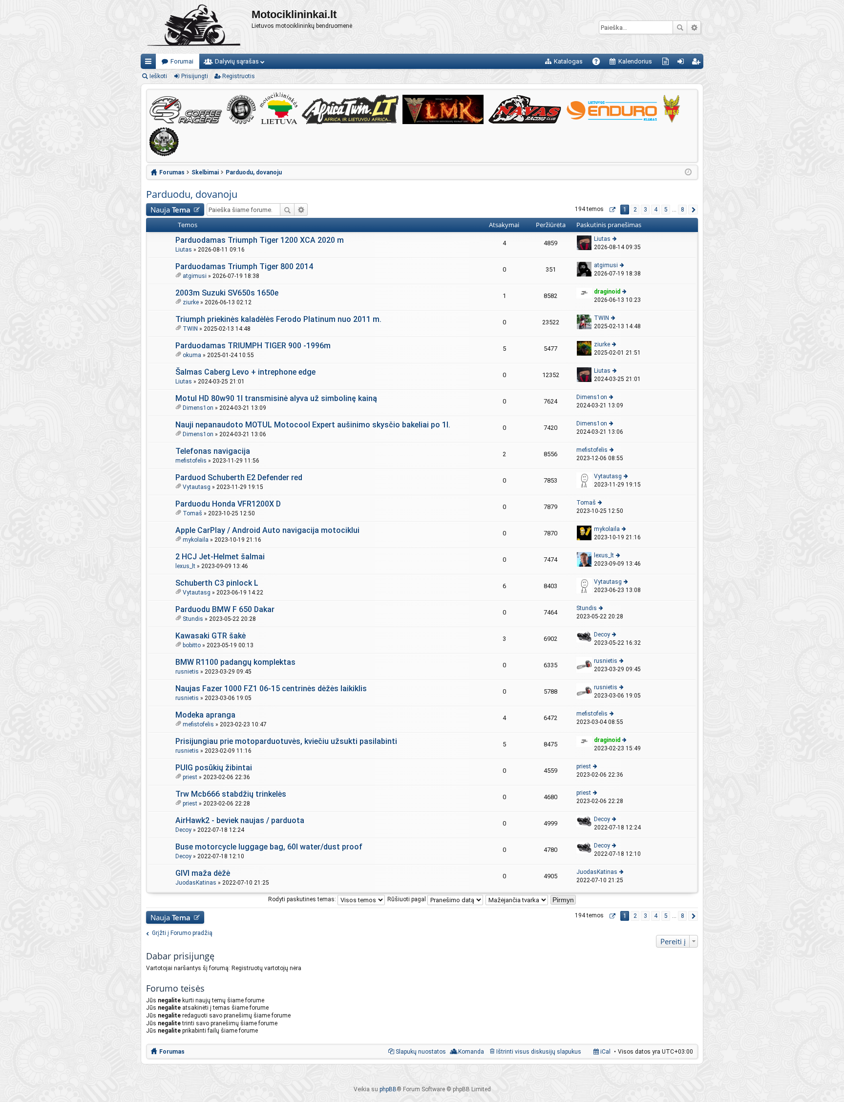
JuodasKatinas (195, 882)
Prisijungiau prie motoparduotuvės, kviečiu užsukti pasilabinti (286, 741)
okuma (192, 355)
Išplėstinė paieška (693, 27)
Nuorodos (150, 63)
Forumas (172, 1051)
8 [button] (682, 209)
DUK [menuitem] (599, 63)
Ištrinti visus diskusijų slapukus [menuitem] (538, 1051)
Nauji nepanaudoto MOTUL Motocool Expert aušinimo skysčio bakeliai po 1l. (312, 424)
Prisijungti (194, 76)
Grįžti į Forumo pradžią (182, 933)
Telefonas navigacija (212, 451)
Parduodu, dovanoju (191, 194)
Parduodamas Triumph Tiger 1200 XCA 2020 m (259, 240)
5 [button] (666, 209)
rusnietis (187, 671)
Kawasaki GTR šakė (210, 635)
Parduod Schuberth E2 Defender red (238, 477)
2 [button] (635, 209)
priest (190, 777)
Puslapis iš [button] (612, 209)
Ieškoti (680, 27)
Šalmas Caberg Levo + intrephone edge (245, 372)
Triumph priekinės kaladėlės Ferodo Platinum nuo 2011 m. (278, 319)
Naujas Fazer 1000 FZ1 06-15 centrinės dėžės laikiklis (271, 688)
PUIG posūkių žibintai (213, 767)
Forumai (181, 61)
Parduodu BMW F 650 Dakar (224, 609)
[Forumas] (196, 27)
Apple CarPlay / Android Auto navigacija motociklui (267, 530)
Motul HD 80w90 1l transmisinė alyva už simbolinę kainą (276, 398)
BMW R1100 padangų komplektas (235, 662)
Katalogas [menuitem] (568, 61)
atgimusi (195, 276)
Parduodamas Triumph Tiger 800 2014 (244, 266)
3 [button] (645, 209)
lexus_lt (185, 566)
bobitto (192, 645)
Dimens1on (198, 407)
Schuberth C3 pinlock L (216, 583)
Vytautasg (197, 487)
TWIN (190, 328)
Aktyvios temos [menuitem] (667, 63)
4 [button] (655, 209)
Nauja (170, 209)
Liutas (183, 249)
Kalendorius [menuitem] (635, 61)
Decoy (602, 634)
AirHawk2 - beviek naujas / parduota (239, 820)
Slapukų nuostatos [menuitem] (421, 1051)
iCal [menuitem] (605, 1051)
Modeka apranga (205, 715)
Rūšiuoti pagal (407, 899)
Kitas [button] (693, 209)
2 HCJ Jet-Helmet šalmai (220, 556)
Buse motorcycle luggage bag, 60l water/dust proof (268, 846)
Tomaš (192, 513)
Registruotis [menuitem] (697, 63)
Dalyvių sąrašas (237, 61)
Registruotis (238, 76)
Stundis (193, 618)
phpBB (388, 1089)
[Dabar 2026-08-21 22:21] (688, 172)
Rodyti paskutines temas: (303, 899)
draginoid (607, 291)
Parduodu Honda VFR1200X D (228, 504)
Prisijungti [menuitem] (682, 63)
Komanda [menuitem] (471, 1051)
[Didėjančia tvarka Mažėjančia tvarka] (517, 899)
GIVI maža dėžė (202, 873)
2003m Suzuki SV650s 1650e (226, 292)
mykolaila (196, 539)
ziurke (191, 302)
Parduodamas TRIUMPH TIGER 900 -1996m (253, 345)
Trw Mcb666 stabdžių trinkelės (230, 794)
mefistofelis (191, 460)
